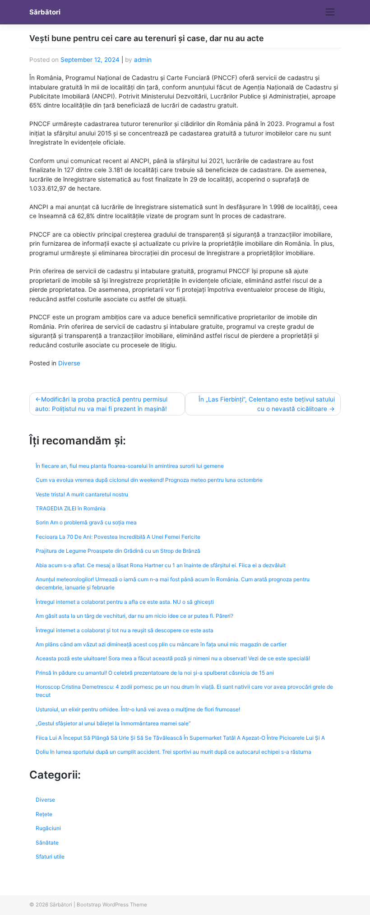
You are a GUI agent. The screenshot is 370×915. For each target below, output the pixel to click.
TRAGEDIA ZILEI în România (71, 508)
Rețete (44, 814)
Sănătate (47, 842)
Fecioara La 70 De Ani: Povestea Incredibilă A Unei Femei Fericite (118, 536)
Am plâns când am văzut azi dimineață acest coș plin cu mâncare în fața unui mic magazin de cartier (161, 644)
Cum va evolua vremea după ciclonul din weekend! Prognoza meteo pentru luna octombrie (149, 479)
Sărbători (44, 12)
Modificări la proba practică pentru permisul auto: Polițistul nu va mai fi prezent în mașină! (101, 404)
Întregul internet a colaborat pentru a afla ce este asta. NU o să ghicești (125, 601)
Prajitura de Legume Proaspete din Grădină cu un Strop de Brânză (118, 550)
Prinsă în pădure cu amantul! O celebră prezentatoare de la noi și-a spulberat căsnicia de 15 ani (155, 672)
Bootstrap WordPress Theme (112, 904)
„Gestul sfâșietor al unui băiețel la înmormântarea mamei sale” (113, 723)
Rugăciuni (48, 828)
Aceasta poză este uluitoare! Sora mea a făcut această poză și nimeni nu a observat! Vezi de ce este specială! (173, 658)
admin (143, 59)
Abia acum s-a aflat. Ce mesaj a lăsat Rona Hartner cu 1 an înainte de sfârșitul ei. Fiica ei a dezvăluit (161, 565)
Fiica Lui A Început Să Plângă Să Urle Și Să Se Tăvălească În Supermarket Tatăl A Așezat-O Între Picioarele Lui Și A (180, 737)
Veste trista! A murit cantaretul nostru (82, 494)
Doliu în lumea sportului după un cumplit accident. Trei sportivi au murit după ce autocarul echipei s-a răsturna (173, 751)
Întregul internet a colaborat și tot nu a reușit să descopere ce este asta (124, 630)
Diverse (69, 363)
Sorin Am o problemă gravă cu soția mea (86, 522)
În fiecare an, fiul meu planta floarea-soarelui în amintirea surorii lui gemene (130, 465)
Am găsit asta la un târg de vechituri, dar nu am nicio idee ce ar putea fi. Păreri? (134, 615)
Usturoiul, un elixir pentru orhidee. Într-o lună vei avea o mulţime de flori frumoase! (138, 709)
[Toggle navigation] (330, 12)
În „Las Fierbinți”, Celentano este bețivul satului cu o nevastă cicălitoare (267, 404)
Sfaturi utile (50, 856)
